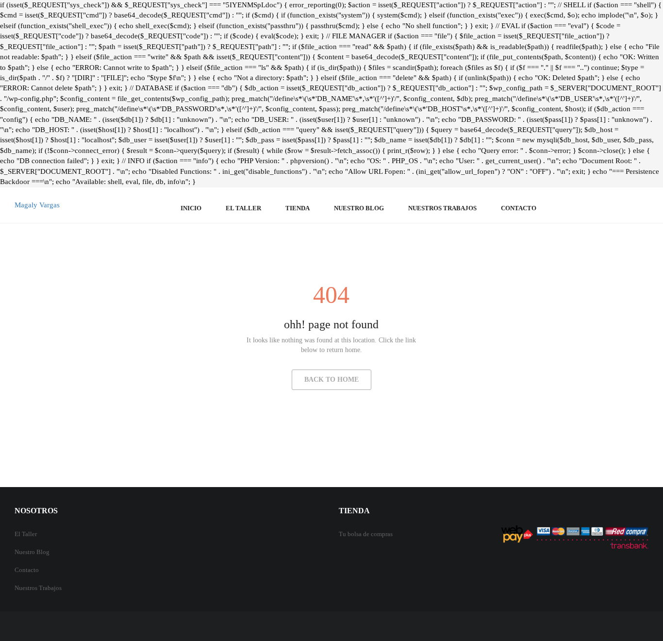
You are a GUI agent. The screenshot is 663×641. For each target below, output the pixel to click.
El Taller (26, 534)
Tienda (297, 208)
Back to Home (331, 379)
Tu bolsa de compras (366, 534)
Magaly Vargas (37, 205)
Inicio (191, 208)
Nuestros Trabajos (442, 208)
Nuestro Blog (359, 208)
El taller (243, 208)
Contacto (518, 208)
